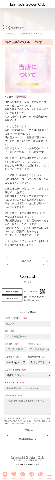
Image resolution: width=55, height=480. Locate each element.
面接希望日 (10, 357)
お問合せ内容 (10, 395)
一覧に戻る (25, 261)
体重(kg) (31, 344)
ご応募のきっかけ (12, 370)
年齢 (6, 331)
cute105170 (32, 291)
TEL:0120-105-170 (34, 297)
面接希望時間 (34, 357)
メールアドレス (11, 382)
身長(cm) (9, 344)
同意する (29, 430)
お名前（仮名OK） (12, 318)
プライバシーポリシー (38, 418)
